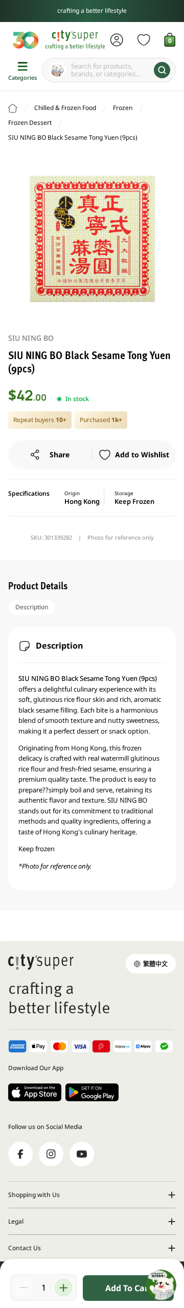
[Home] (12, 108)
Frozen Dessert (30, 122)
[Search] (162, 70)
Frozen (122, 107)
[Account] (116, 40)
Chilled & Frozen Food (65, 107)
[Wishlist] (143, 40)
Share (60, 454)
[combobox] (108, 70)
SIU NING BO (31, 338)
